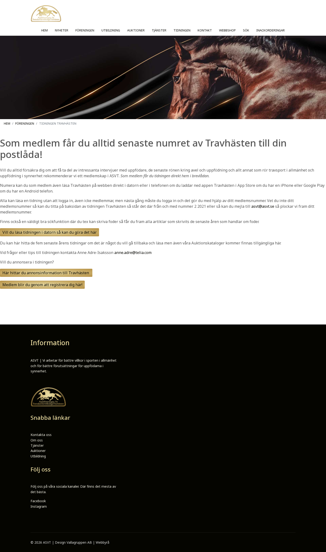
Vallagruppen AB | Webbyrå (88, 542)
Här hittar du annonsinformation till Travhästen (46, 272)
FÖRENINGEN (84, 30)
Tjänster (37, 445)
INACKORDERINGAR (270, 30)
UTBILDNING (110, 30)
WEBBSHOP (227, 30)
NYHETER (61, 30)
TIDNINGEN (182, 30)
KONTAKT (205, 30)
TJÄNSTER (159, 30)
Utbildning (38, 456)
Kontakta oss (41, 434)
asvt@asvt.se (262, 206)
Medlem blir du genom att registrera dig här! (42, 284)
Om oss (37, 440)
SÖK (246, 30)
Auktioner (38, 450)
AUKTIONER (136, 30)
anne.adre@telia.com (133, 252)
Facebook (38, 501)
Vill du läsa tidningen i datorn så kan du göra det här (49, 232)
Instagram (39, 506)
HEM (44, 30)
